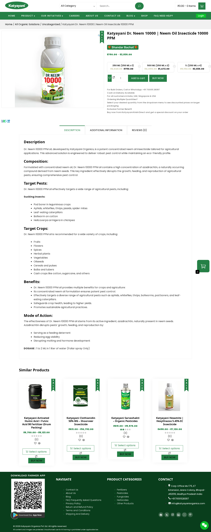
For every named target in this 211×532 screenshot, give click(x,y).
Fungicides (123, 496)
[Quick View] (38, 443)
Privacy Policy (73, 503)
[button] (99, 36)
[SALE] (36, 396)
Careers (74, 15)
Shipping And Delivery (77, 513)
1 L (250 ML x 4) (193, 65)
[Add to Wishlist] (110, 78)
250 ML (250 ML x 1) (123, 65)
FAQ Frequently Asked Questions (83, 500)
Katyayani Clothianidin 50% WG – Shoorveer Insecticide (81, 421)
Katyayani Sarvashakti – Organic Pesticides (125, 419)
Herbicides (123, 500)
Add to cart (138, 78)
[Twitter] (166, 514)
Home (11, 15)
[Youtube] (184, 514)
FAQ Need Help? (163, 15)
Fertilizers (122, 489)
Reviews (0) (139, 130)
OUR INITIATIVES (51, 15)
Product (27, 15)
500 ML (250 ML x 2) (158, 65)
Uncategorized (51, 24)
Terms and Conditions (78, 510)
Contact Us (112, 15)
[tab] (72, 130)
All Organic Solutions (27, 24)
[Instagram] (172, 514)
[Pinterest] (190, 514)
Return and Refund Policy (79, 507)
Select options (38, 451)
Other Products (125, 503)
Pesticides (122, 493)
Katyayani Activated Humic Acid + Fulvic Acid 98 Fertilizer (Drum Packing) (36, 422)
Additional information (106, 130)
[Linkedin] (178, 514)
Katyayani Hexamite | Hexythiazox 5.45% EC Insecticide (169, 421)
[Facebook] (160, 514)
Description (72, 130)
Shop (144, 15)
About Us (92, 15)
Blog (130, 15)
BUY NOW (158, 78)
